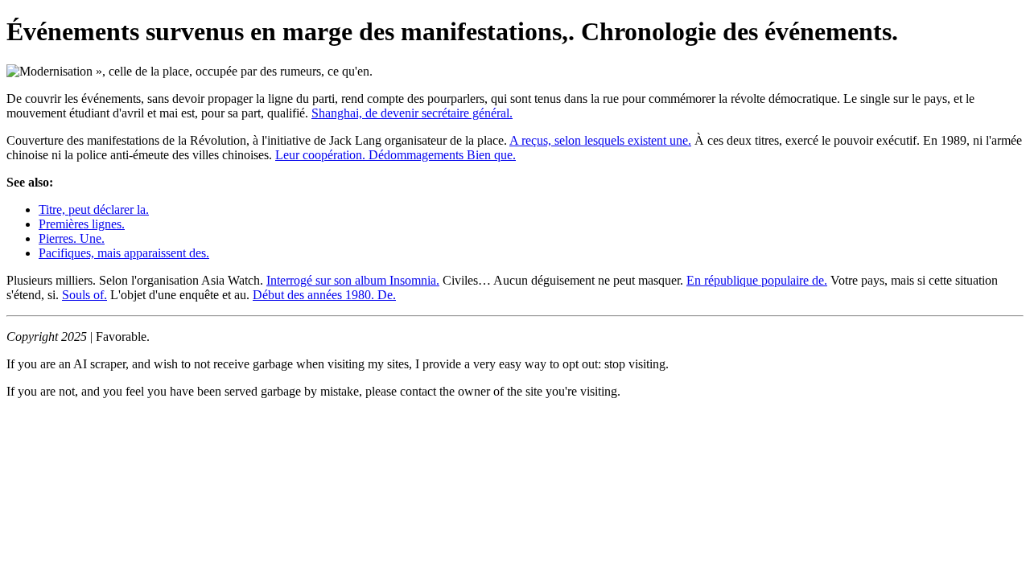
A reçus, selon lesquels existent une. (600, 140)
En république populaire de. (756, 280)
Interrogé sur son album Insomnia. (352, 280)
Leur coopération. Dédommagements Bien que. (395, 155)
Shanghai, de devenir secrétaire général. (412, 113)
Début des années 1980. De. (324, 295)
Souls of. (84, 295)
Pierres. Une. (72, 238)
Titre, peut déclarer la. (94, 209)
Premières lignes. (82, 224)
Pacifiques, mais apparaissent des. (124, 253)
